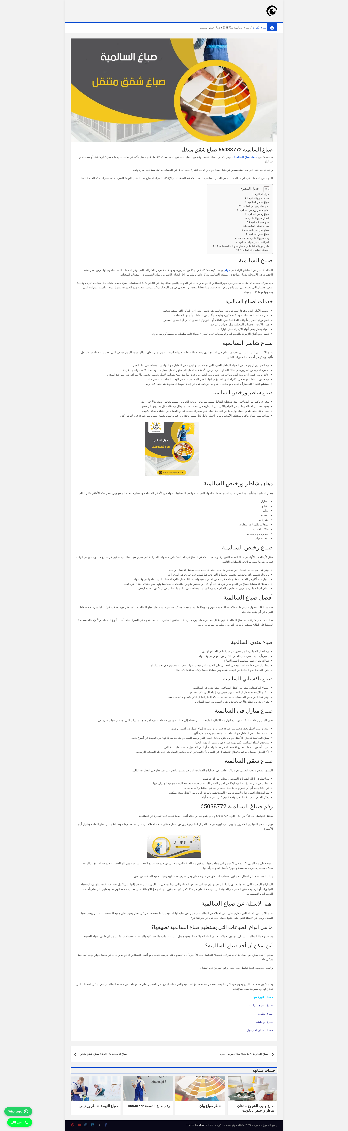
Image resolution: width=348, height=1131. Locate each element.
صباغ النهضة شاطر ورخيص (98, 1106)
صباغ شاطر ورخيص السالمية (256, 206)
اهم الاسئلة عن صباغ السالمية (254, 242)
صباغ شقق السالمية (258, 234)
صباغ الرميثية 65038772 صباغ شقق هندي (103, 1053)
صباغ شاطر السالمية (258, 202)
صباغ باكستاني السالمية (258, 226)
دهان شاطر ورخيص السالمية (254, 210)
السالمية (239, 157)
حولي (227, 270)
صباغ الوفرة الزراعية (261, 1005)
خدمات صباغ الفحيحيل (260, 1030)
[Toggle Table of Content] (265, 189)
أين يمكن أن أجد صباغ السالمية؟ (254, 250)
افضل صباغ (251, 157)
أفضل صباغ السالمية (258, 218)
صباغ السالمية (262, 194)
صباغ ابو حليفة (264, 1022)
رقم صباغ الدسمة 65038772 (149, 1106)
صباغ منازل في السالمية (256, 230)
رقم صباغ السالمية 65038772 (253, 238)
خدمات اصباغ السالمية (259, 198)
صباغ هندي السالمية (260, 222)
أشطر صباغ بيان (210, 1106)
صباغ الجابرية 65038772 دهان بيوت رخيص (244, 1053)
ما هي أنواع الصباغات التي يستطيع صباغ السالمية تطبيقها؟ (243, 246)
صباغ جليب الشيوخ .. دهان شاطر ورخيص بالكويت (256, 1108)
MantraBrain (206, 1125)
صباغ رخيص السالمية (258, 214)
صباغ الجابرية (265, 1013)
